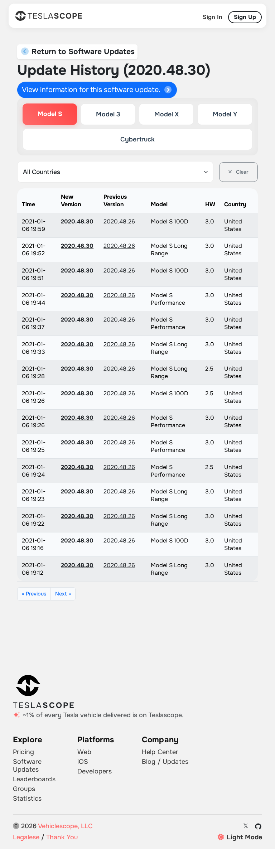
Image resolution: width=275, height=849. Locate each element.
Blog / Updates (165, 762)
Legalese (26, 837)
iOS (82, 762)
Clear (242, 172)
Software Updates (27, 765)
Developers (94, 771)
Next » (63, 593)
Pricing (23, 752)
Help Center (160, 752)
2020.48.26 (119, 221)
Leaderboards (34, 779)
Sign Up (245, 17)
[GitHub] (258, 826)
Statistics (27, 798)
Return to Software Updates (82, 51)
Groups (24, 789)
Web (84, 752)
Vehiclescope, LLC (65, 826)
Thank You (62, 837)
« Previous (34, 593)
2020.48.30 (77, 221)
